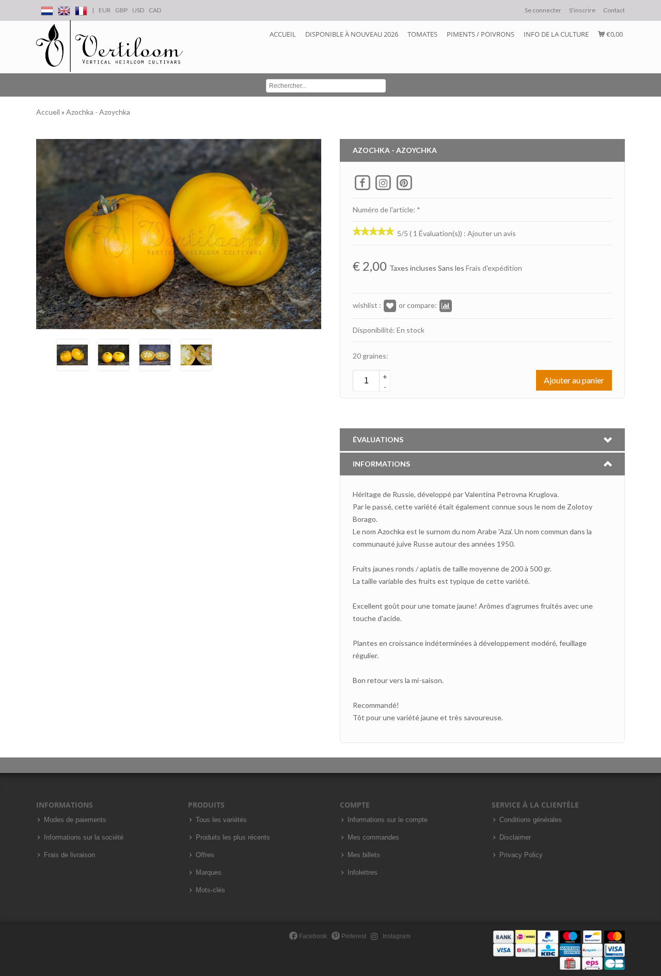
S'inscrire (582, 10)
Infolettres (362, 872)
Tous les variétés (221, 820)
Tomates (422, 34)
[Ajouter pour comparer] (445, 305)
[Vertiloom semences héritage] (109, 46)
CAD (155, 10)
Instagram (396, 936)
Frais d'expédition (494, 268)
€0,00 (614, 34)
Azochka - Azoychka (98, 111)
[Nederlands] (47, 9)
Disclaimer (515, 837)
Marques (209, 872)
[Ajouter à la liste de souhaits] (390, 305)
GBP (121, 10)
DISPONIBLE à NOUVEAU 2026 (351, 34)
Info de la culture (556, 34)
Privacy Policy (521, 855)
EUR (105, 10)
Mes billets (364, 855)
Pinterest (353, 936)
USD (138, 10)
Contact (614, 10)
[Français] (81, 9)
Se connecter (543, 10)
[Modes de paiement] (559, 949)
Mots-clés (210, 890)
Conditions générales (530, 820)
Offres (205, 855)
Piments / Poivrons (480, 34)
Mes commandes (373, 837)
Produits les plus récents (233, 837)
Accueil (283, 34)
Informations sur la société (83, 837)
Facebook (312, 936)
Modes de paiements (75, 820)
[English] (64, 9)
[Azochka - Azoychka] (72, 353)
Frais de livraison (69, 855)
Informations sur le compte (388, 820)
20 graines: (370, 355)
